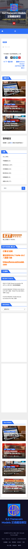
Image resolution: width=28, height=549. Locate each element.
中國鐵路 (5, 160)
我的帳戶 (19, 542)
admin (16, 94)
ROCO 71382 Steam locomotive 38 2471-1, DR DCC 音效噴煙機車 (13, 91)
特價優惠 (5, 177)
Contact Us (13, 538)
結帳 (24, 542)
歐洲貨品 (13, 87)
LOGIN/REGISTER (22, 538)
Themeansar (13, 535)
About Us (8, 538)
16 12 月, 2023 (9, 438)
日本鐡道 (5, 169)
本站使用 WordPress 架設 (10, 533)
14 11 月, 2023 (9, 456)
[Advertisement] (9, 337)
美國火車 (5, 181)
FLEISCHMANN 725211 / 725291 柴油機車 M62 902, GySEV (13, 488)
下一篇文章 (9, 62)
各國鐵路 (5, 542)
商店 (10, 542)
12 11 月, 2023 (9, 491)
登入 (11, 143)
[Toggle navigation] (15, 31)
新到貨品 (4, 42)
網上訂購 (9, 545)
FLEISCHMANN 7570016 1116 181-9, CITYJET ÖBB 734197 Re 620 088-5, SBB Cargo (13, 291)
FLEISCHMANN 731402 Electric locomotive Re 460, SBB (14, 471)
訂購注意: (14, 545)
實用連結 (14, 542)
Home (3, 538)
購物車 (19, 545)
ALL (5, 87)
